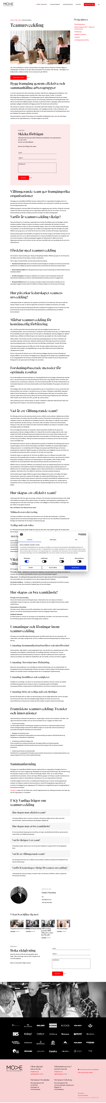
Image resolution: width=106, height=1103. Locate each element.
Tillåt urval (53, 567)
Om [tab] (76, 539)
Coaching (76, 37)
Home (12, 20)
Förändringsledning (79, 24)
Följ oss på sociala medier (85, 1072)
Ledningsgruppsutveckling (81, 40)
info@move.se (34, 1071)
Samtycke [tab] (29, 539)
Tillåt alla (75, 567)
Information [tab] (53, 539)
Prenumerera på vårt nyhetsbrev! (89, 1069)
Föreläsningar (78, 32)
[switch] (44, 561)
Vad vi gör (18, 20)
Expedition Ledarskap (80, 34)
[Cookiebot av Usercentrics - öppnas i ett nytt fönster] (79, 534)
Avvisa (31, 567)
